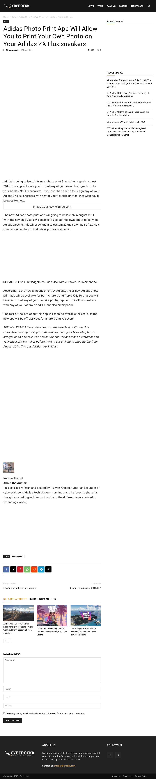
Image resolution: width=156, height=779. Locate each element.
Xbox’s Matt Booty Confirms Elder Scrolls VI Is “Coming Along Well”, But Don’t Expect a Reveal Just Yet (129, 83)
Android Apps (17, 556)
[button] (149, 6)
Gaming (111, 6)
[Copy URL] (48, 569)
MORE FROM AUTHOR (43, 599)
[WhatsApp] (27, 569)
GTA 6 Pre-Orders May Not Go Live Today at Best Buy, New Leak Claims (52, 632)
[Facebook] (6, 569)
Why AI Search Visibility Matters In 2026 (126, 122)
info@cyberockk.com (64, 765)
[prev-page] (5, 641)
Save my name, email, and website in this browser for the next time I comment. (46, 713)
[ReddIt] (34, 569)
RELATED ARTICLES (15, 599)
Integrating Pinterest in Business (19, 588)
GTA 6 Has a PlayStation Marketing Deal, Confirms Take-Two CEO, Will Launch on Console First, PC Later (126, 131)
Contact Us (127, 776)
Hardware (137, 6)
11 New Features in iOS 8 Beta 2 (85, 588)
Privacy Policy (141, 776)
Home (6, 17)
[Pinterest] (20, 569)
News (91, 6)
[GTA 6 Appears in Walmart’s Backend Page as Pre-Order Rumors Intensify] (86, 615)
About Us (116, 776)
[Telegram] (41, 569)
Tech (100, 6)
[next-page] (10, 641)
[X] (13, 569)
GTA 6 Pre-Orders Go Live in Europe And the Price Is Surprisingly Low (128, 113)
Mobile (123, 6)
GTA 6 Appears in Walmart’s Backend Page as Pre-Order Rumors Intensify (83, 632)
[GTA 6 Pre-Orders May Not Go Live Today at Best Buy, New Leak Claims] (52, 615)
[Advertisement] (52, 156)
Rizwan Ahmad (12, 50)
